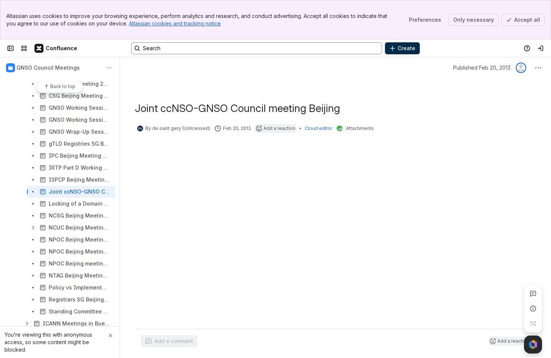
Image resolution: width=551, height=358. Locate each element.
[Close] (110, 335)
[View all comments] (533, 294)
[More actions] (109, 67)
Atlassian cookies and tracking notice (175, 23)
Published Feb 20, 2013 (482, 67)
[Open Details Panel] (533, 309)
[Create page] (533, 324)
